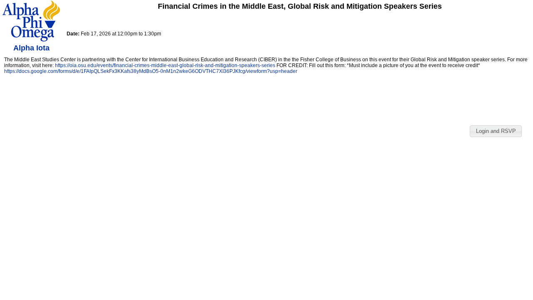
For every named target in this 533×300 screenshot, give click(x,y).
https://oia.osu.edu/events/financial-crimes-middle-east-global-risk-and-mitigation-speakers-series (165, 65)
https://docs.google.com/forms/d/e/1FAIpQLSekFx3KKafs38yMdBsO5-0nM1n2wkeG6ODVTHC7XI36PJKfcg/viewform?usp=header (150, 71)
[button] (495, 131)
